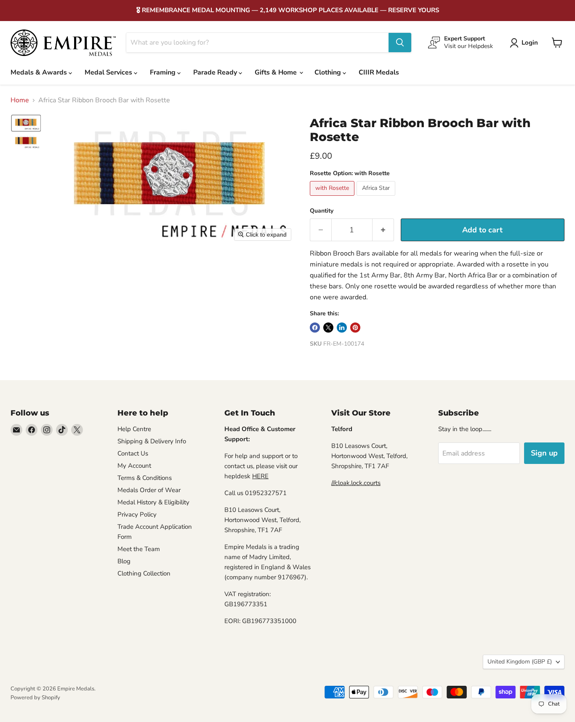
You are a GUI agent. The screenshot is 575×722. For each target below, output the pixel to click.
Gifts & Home (276, 72)
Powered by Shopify (35, 697)
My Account (134, 465)
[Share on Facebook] (315, 327)
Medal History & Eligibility (153, 502)
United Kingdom (519, 662)
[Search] (400, 42)
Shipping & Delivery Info (151, 441)
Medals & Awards (40, 72)
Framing (163, 72)
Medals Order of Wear (149, 490)
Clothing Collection (143, 573)
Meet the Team (138, 549)
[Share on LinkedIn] (342, 327)
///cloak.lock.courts (356, 483)
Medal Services (109, 72)
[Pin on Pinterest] (355, 327)
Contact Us (132, 453)
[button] (525, 43)
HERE (260, 476)
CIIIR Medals (379, 72)
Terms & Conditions (144, 478)
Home (20, 100)
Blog (123, 561)
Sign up (544, 453)
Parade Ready (216, 72)
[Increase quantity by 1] (383, 230)
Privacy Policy (137, 514)
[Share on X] (328, 327)
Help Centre (134, 429)
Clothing (328, 72)
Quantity (321, 211)
